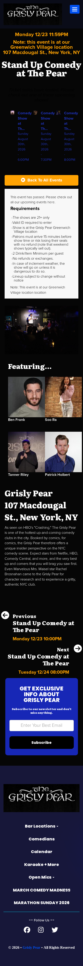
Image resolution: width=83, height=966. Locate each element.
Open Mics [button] (40, 877)
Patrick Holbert (57, 474)
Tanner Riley (18, 474)
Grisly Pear (31, 947)
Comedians (42, 839)
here (51, 202)
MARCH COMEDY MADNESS (41, 890)
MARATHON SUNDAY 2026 (41, 903)
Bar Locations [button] (40, 826)
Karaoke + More (41, 864)
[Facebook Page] (27, 931)
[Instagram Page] (41, 931)
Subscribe (41, 742)
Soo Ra (51, 419)
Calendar (41, 851)
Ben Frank (16, 419)
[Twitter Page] (55, 931)
